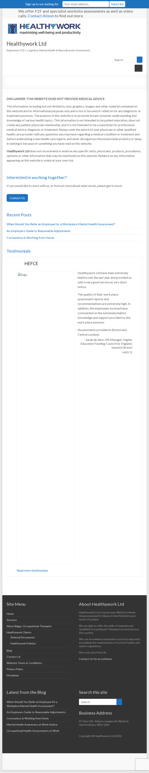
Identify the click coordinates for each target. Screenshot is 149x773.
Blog (9, 650)
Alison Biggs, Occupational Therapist (29, 626)
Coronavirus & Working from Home (30, 237)
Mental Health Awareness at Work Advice (32, 724)
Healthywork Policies (23, 643)
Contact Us (17, 198)
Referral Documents (22, 637)
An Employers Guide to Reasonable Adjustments (39, 231)
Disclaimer (13, 675)
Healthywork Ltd (27, 43)
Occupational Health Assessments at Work (33, 730)
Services (12, 620)
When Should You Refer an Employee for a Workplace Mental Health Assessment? (61, 224)
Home (10, 613)
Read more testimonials (32, 570)
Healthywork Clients (19, 632)
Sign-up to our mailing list (41, 4)
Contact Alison (41, 15)
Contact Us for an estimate (95, 658)
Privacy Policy (15, 669)
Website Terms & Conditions (24, 663)
